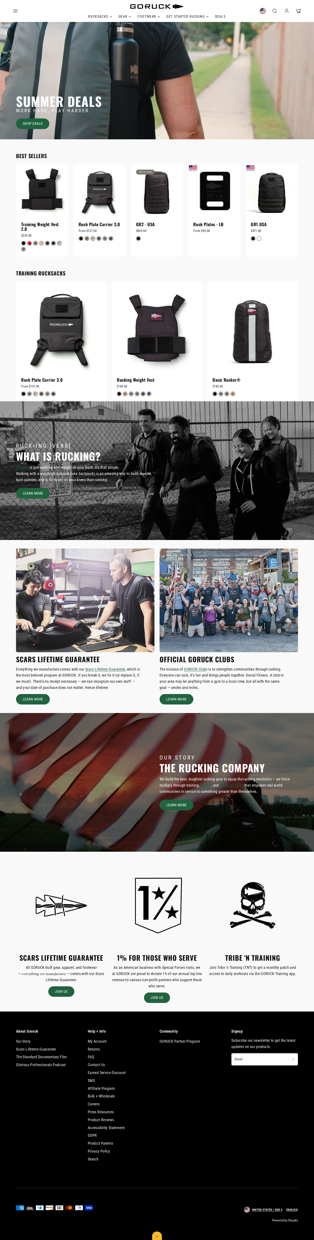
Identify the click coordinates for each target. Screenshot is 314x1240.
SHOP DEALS (33, 123)
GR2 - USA (145, 224)
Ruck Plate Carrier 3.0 (99, 224)
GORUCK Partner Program (180, 1041)
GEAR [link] (123, 17)
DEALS (220, 17)
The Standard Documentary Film (41, 1057)
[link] (263, 11)
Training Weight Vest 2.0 (40, 226)
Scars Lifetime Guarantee (105, 669)
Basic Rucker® (227, 380)
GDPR (92, 1135)
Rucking (22, 467)
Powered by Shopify (285, 1220)
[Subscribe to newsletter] (293, 1059)
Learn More (33, 493)
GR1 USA (259, 224)
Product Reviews (101, 1120)
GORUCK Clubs (231, 785)
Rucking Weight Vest (135, 380)
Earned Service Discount (107, 1072)
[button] (15, 11)
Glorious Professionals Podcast (41, 1064)
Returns (94, 1049)
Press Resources (101, 1112)
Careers (94, 1104)
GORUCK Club (195, 669)
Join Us (61, 991)
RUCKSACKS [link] (98, 17)
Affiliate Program (101, 1088)
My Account (97, 1041)
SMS (91, 1080)
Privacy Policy (99, 1151)
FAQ (91, 1057)
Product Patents (100, 1143)
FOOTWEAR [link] (147, 17)
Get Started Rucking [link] (185, 17)
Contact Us (96, 1064)
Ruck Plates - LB (208, 224)
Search (93, 1159)
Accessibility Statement (106, 1127)
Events (206, 785)
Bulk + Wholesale (101, 1096)
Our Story (23, 1041)
